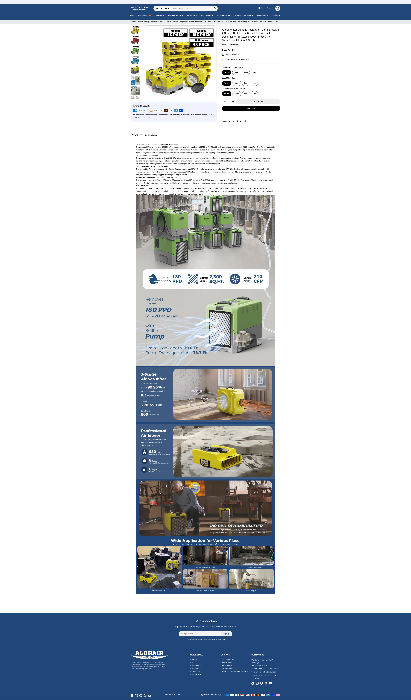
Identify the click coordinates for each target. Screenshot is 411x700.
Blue (246, 72)
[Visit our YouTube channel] (149, 696)
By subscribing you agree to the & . (207, 639)
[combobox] (185, 8)
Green (237, 72)
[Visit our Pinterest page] (140, 696)
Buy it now (251, 108)
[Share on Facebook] (230, 122)
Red (254, 72)
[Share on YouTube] (241, 122)
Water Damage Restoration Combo (151, 22)
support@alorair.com (272, 668)
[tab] (144, 136)
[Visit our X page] (145, 696)
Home (133, 22)
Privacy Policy (221, 639)
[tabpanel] (205, 368)
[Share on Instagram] (245, 122)
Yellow (226, 72)
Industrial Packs (232, 45)
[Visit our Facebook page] (132, 696)
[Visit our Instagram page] (136, 696)
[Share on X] (233, 122)
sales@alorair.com (269, 672)
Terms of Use (211, 639)
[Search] (214, 8)
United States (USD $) (212, 695)
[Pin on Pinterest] (237, 122)
